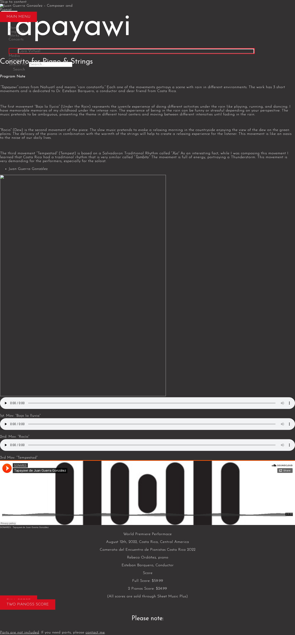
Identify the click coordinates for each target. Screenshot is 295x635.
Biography (18, 32)
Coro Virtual (29, 51)
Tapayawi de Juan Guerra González (31, 527)
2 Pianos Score (141, 589)
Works (14, 36)
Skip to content (13, 2)
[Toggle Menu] (132, 44)
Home (14, 28)
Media (14, 56)
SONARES (5, 527)
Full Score (141, 581)
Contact (15, 60)
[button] (17, 70)
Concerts (16, 39)
